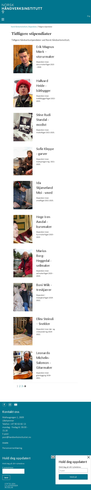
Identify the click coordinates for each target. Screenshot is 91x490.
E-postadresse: (8, 467)
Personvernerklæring (12, 448)
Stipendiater (33, 27)
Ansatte (5, 442)
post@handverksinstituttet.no (16, 437)
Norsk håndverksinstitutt (19, 27)
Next (26, 386)
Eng (88, 16)
